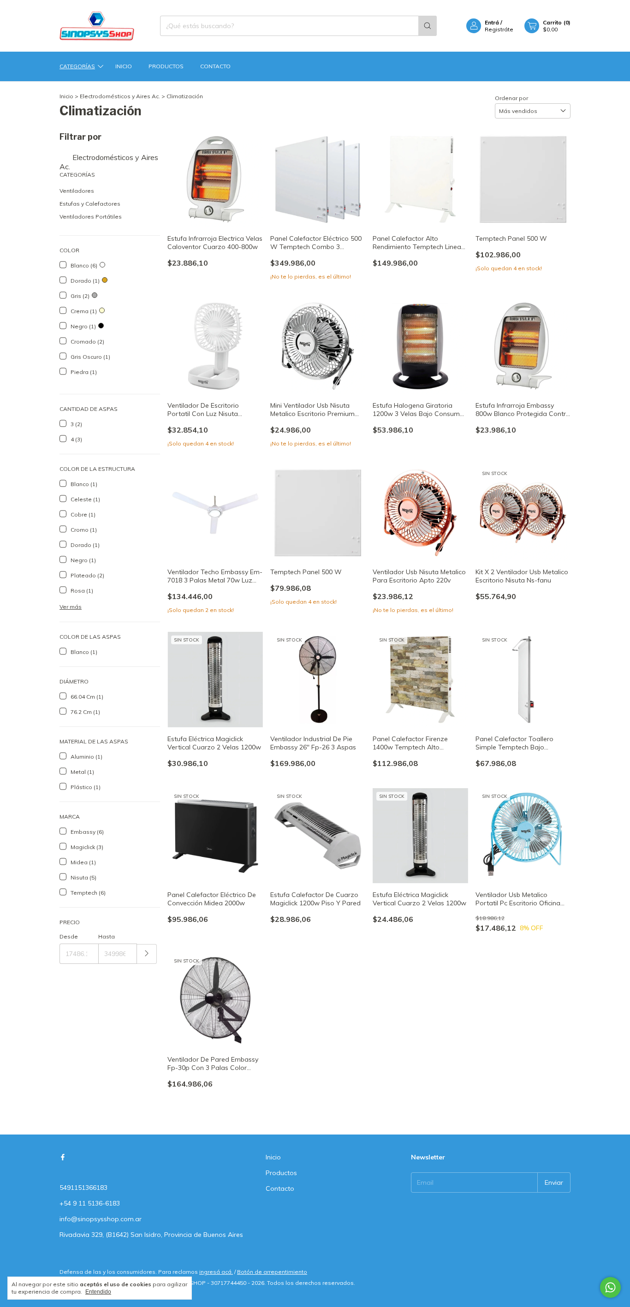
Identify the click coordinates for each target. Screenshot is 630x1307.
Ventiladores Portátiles (90, 216)
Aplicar (147, 954)
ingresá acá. (216, 1271)
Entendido (98, 1292)
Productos (166, 66)
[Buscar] (427, 26)
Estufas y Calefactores (89, 203)
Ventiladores (76, 190)
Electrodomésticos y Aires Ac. (120, 96)
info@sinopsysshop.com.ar (100, 1219)
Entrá (492, 22)
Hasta (106, 936)
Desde (68, 936)
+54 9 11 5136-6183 (89, 1203)
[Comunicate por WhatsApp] (610, 1287)
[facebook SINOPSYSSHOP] (62, 1157)
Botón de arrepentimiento (272, 1271)
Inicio (123, 66)
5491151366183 (83, 1187)
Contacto (215, 66)
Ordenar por (511, 98)
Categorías (77, 66)
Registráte (499, 29)
